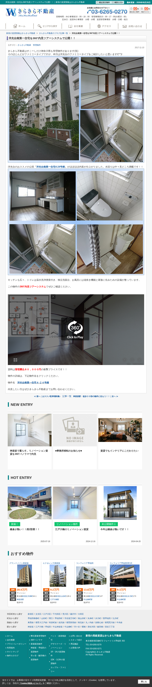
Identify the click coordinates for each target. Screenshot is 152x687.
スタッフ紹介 (76, 640)
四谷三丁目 (110, 627)
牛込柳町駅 (88, 599)
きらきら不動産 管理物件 (29, 45)
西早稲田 (107, 618)
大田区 (81, 614)
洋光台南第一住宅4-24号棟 (50, 167)
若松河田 (91, 627)
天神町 (30, 596)
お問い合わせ (76, 636)
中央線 (119, 622)
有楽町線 (53, 622)
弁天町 (97, 596)
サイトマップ (13, 652)
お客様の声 (75, 648)
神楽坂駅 (20, 599)
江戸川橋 (39, 627)
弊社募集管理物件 (38, 636)
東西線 (31, 622)
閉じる (144, 681)
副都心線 (99, 622)
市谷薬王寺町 (70, 618)
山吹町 (63, 596)
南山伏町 (82, 618)
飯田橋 (100, 627)
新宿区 (24, 596)
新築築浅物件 (36, 644)
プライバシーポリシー (16, 644)
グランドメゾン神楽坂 (19, 563)
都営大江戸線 (41, 622)
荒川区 (65, 614)
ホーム (10, 636)
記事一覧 (66, 396)
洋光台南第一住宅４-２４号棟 (33, 382)
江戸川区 (47, 614)
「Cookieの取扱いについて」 (31, 683)
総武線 (61, 622)
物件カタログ (13, 655)
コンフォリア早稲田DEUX (121, 563)
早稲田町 (58, 618)
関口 (51, 618)
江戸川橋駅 (54, 599)
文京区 (38, 614)
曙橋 (84, 627)
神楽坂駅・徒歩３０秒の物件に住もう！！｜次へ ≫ (95, 396)
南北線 (81, 622)
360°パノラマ (36, 640)
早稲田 (48, 627)
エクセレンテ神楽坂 (51, 563)
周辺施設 (74, 644)
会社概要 (11, 640)
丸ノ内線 (89, 622)
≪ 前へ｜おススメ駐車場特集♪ (47, 396)
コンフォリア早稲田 (85, 563)
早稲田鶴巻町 (33, 618)
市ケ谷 (77, 627)
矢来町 (90, 618)
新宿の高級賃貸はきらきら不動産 (103, 635)
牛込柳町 (68, 627)
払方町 (115, 618)
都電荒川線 (110, 622)
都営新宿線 (71, 622)
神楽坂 (31, 627)
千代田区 (57, 614)
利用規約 (11, 648)
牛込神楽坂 (57, 627)
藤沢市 (73, 614)
